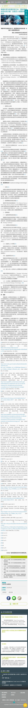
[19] (16, 225)
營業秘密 (4, 592)
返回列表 (6, 6)
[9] (22, 142)
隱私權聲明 (4, 692)
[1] (20, 38)
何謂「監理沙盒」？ (6, 678)
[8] (21, 139)
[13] (3, 159)
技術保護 (11, 592)
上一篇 (18, 6)
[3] (5, 89)
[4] (13, 100)
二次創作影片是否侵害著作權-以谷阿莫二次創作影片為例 (14, 675)
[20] (15, 243)
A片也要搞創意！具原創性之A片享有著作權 (12, 685)
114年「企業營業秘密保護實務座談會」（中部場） (15, 566)
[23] (23, 282)
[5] (15, 113)
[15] (2, 184)
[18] (16, 215)
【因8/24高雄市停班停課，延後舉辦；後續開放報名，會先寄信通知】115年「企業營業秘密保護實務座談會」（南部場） (15, 576)
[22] (2, 271)
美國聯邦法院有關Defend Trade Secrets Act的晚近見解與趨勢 (14, 682)
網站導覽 (23, 692)
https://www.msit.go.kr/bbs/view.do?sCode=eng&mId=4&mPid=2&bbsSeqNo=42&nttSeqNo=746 (14, 349)
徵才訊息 (13, 692)
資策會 (12, 694)
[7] (11, 128)
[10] (2, 151)
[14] (25, 174)
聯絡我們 (4, 694)
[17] (17, 200)
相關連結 (4, 697)
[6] (26, 121)
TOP (25, 700)
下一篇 (23, 6)
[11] (25, 151)
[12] (7, 154)
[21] (14, 255)
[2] (24, 45)
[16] (8, 187)
